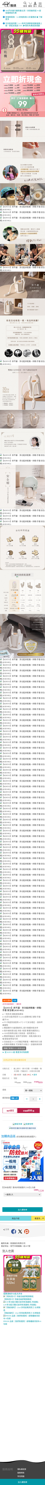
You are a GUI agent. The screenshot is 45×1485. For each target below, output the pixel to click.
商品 (40, 6)
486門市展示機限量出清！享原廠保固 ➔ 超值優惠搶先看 (23, 12)
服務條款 (20, 1473)
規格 (4, 1090)
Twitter (20, 1231)
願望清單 (18, 1124)
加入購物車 (22, 1482)
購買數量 (10, 1098)
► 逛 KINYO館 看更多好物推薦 (15, 1052)
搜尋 (25, 6)
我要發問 (29, 1124)
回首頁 (9, 4)
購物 (30, 6)
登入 (35, 6)
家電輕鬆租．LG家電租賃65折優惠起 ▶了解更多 (23, 18)
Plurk (26, 1231)
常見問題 (20, 1476)
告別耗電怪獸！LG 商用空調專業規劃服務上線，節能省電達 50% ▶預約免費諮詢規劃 (23, 24)
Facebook (13, 1231)
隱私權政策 (21, 1469)
